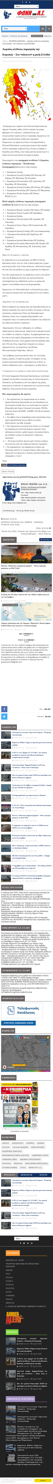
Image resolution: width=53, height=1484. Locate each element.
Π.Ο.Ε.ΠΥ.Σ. (10, 1288)
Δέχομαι (43, 1480)
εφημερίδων (25, 1131)
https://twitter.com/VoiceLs (36, 500)
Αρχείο (43, 1175)
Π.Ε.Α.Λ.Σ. (9, 1277)
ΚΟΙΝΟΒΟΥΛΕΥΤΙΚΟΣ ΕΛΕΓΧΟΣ (15, 1155)
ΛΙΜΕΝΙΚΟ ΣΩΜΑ (9, 1159)
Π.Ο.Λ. (8, 1274)
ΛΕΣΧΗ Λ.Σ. (10, 1303)
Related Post (9, 540)
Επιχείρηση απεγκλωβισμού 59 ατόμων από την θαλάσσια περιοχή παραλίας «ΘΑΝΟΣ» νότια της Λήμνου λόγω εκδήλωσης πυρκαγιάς (24, 913)
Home (4, 41)
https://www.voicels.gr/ (33, 493)
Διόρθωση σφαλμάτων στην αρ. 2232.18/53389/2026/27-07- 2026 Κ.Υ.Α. (25, 985)
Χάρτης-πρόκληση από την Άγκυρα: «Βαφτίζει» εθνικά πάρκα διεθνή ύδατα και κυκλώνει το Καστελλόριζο (25, 624)
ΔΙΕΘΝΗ (40, 1143)
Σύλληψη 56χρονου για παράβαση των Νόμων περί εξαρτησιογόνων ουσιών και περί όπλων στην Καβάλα (23, 944)
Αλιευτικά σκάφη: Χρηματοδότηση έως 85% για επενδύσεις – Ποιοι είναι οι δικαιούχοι (32, 1373)
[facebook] (22, 2)
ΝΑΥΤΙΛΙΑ (6, 1164)
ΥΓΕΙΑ (23, 1168)
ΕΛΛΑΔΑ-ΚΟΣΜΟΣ (20, 1147)
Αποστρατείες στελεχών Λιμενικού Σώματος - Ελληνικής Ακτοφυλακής (32, 1409)
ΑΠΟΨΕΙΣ (30, 1143)
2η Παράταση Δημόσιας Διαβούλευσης (16, 992)
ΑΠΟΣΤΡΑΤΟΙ (17, 1143)
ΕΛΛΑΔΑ (6, 1147)
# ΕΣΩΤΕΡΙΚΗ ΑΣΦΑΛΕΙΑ (16, 465)
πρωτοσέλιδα (16, 1131)
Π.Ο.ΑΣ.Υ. (9, 1281)
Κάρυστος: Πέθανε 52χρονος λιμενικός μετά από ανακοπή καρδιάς (30, 1447)
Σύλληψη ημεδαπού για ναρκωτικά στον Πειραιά (28, 795)
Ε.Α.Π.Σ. (9, 1292)
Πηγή (4, 461)
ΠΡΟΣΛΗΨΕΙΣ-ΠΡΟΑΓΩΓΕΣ (36, 1164)
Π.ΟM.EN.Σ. (10, 1295)
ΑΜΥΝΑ (5, 1143)
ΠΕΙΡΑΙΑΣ (18, 1164)
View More (47, 539)
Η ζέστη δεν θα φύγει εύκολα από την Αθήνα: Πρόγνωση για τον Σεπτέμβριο (25, 595)
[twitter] (26, 2)
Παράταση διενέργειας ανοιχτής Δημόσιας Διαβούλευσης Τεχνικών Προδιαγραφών (24, 989)
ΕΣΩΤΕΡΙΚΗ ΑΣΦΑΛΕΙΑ (17, 41)
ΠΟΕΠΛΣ (9, 1270)
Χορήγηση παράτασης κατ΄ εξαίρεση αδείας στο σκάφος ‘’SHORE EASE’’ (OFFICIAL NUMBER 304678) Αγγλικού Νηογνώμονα (26, 981)
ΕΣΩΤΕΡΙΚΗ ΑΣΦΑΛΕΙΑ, (24, 61)
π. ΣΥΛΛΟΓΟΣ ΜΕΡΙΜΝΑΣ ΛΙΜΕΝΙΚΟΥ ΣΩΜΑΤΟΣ (26, 1306)
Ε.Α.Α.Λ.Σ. (9, 1299)
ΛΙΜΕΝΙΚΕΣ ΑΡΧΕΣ (23, 36)
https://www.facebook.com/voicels (33, 498)
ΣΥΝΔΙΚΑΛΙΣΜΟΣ (9, 1168)
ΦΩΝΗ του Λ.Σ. (35, 1168)
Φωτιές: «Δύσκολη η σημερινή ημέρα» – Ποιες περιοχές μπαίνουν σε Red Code (23, 567)
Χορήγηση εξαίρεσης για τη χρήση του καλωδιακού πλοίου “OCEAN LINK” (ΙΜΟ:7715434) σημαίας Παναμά (25, 976)
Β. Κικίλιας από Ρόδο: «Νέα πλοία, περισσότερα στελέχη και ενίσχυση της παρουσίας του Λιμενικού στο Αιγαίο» (25, 893)
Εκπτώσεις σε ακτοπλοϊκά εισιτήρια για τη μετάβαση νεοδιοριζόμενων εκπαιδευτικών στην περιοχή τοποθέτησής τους (25, 899)
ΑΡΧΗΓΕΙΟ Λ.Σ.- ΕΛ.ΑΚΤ (15, 1260)
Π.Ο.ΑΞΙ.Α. (10, 1284)
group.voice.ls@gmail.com (17, 503)
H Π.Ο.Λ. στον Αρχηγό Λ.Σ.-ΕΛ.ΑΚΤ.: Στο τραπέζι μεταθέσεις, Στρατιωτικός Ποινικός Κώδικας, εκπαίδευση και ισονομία (29, 755)
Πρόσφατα (9, 1175)
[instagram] (31, 1243)
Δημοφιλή (26, 1175)
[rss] (29, 2)
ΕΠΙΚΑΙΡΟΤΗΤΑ (37, 1147)
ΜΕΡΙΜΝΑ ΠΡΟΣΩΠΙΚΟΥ (30, 1159)
